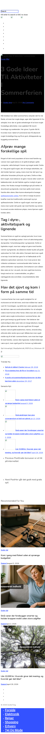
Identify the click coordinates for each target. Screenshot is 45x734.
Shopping (10, 33)
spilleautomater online (9, 196)
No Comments (28, 102)
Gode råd (5, 59)
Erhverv (9, 37)
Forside (9, 23)
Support (4, 563)
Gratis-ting (7, 102)
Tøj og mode (11, 40)
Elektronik (10, 26)
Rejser (9, 30)
